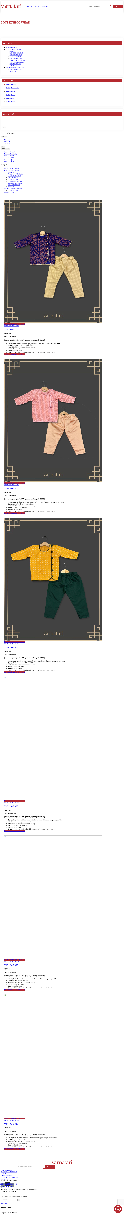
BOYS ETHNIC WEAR (13, 47)
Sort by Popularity (12, 88)
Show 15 (7, 142)
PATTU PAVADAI (15, 57)
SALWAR (12, 51)
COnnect (46, 6)
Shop (37, 6)
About (29, 6)
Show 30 (7, 143)
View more (4, 1204)
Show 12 (7, 140)
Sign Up (118, 6)
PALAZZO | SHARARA (17, 53)
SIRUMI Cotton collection (15, 68)
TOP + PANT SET (11, 330)
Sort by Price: (11, 98)
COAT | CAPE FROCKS (17, 60)
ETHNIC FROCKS (15, 64)
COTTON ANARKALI (17, 62)
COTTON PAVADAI (16, 55)
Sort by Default (11, 84)
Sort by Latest (10, 95)
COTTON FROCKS (16, 58)
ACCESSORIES (11, 71)
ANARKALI (13, 66)
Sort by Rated (10, 91)
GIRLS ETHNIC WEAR (13, 49)
